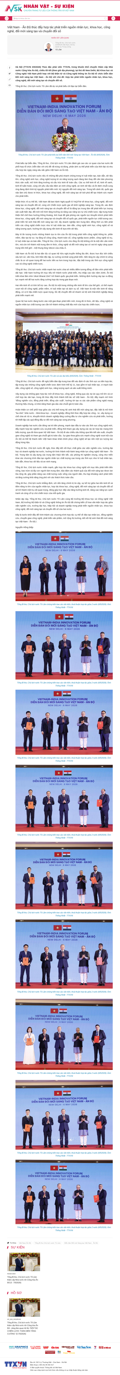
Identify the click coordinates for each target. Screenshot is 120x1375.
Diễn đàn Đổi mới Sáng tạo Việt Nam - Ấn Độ (81, 1243)
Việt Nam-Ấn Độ (25, 1243)
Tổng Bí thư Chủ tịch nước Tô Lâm (48, 1243)
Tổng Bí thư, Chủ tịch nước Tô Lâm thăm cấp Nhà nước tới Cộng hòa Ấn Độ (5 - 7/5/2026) (22, 1280)
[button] (113, 18)
